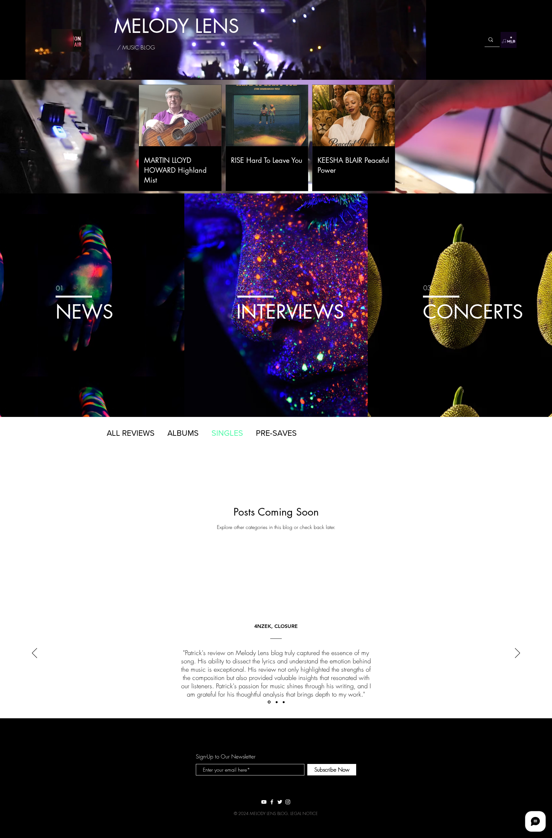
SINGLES (227, 432)
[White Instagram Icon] (288, 802)
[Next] (517, 653)
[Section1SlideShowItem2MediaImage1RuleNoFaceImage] (277, 702)
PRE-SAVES (276, 432)
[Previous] (34, 653)
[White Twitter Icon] (280, 802)
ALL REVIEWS (131, 432)
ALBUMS (183, 432)
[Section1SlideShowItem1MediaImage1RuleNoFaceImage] (269, 702)
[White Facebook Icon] (272, 802)
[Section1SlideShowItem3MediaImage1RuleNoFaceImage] (284, 702)
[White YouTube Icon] (264, 802)
